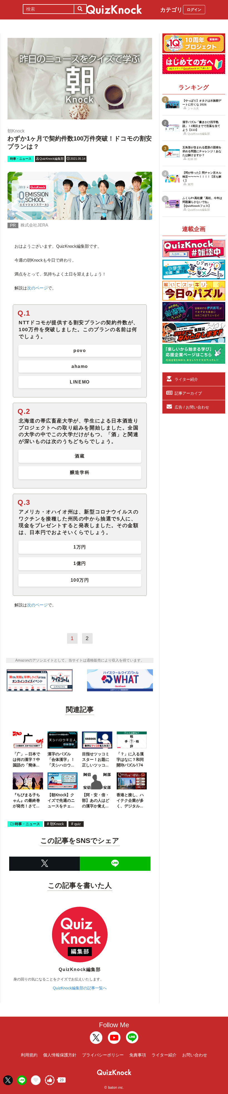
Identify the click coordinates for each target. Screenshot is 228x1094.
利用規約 (29, 1055)
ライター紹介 (186, 379)
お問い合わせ (194, 1055)
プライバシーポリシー (103, 1055)
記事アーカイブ (188, 393)
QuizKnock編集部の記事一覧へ (80, 988)
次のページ (37, 288)
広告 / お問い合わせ (192, 407)
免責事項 (137, 1055)
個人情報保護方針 (59, 1055)
